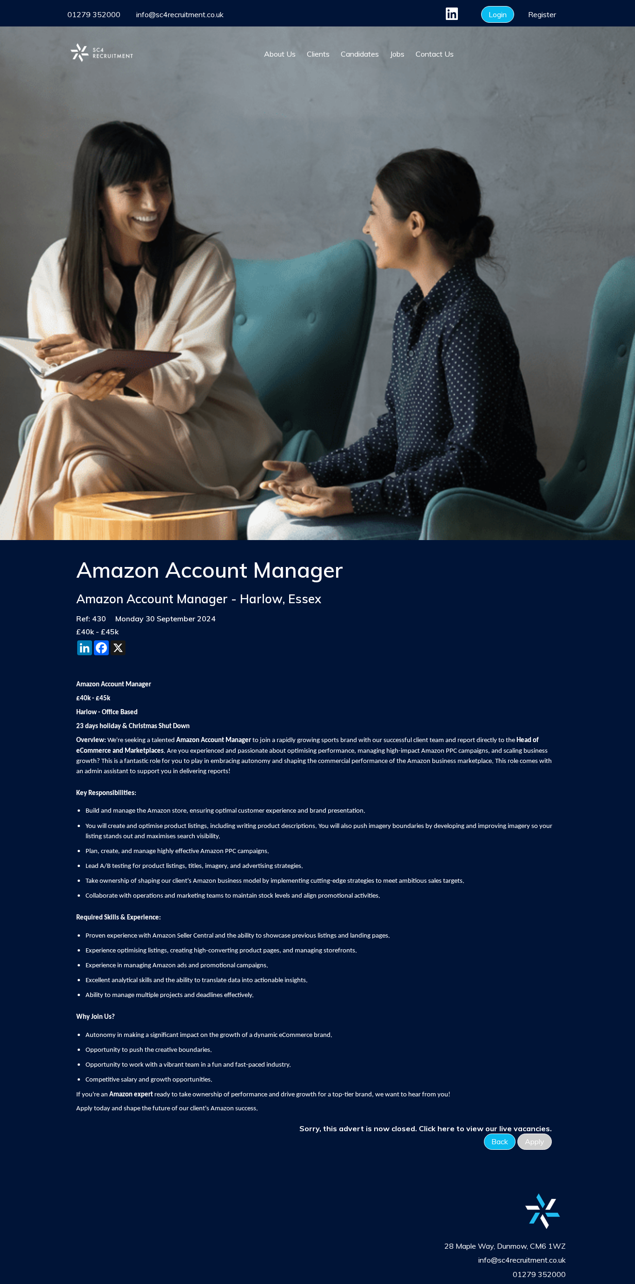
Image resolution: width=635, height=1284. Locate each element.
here (446, 1128)
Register (542, 14)
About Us (280, 54)
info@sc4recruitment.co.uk (180, 14)
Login (498, 14)
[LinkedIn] (450, 16)
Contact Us (435, 54)
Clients (318, 54)
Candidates (360, 54)
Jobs (397, 54)
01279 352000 (93, 14)
